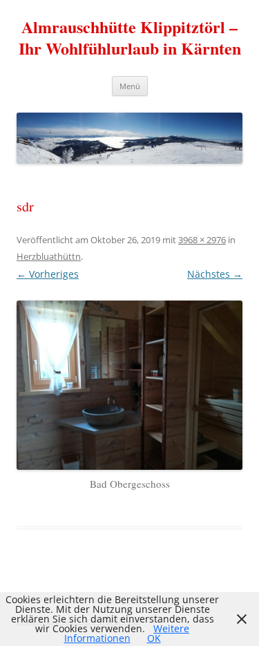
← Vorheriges (48, 274)
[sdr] (129, 385)
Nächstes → (214, 274)
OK (154, 638)
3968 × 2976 (202, 240)
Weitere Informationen (127, 633)
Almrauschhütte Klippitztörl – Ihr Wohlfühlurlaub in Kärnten (130, 38)
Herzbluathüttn (49, 256)
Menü (129, 86)
